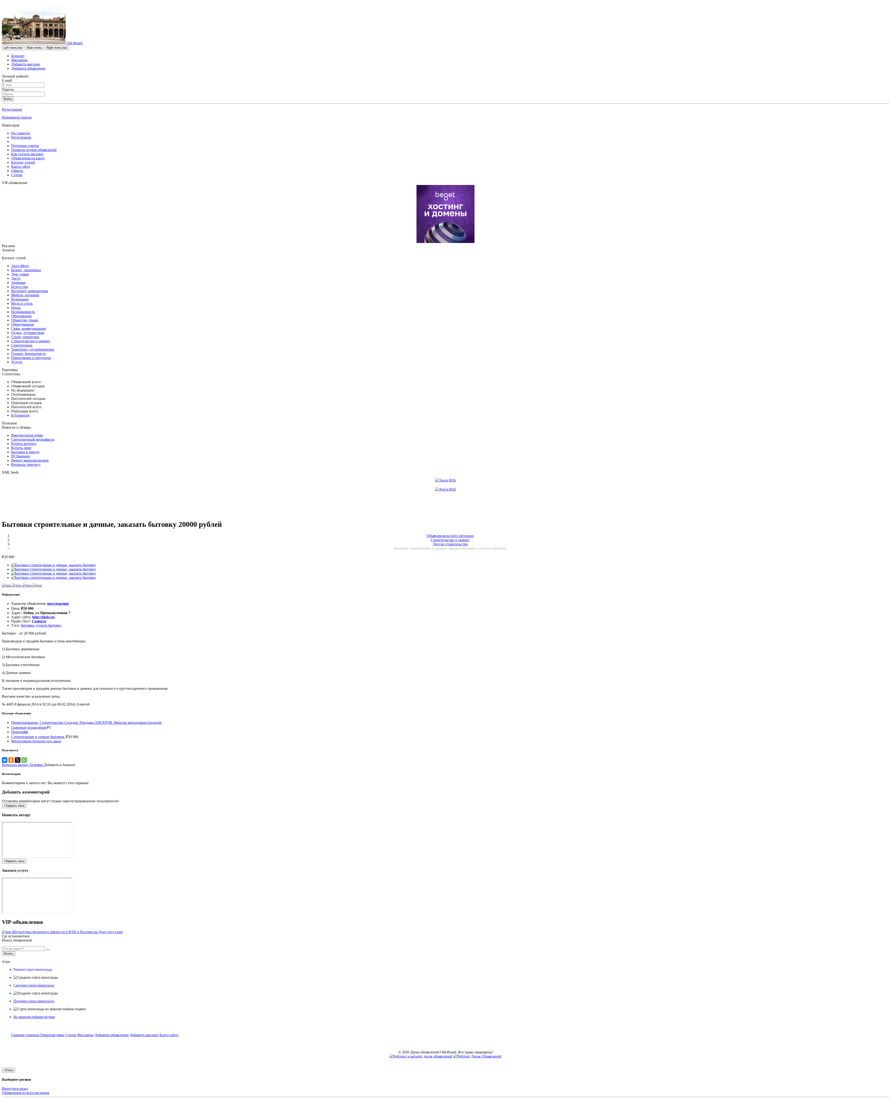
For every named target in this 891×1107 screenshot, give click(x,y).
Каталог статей (23, 162)
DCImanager (20, 456)
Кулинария (19, 299)
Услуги (16, 362)
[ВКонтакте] (4, 760)
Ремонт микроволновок (30, 460)
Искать (8, 953)
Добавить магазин (25, 64)
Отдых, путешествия (27, 333)
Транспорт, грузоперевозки (32, 349)
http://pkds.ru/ (43, 617)
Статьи (16, 175)
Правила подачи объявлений (34, 150)
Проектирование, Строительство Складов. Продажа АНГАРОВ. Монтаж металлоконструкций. (86, 723)
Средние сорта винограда (33, 985)
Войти (8, 99)
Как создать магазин (27, 154)
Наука (16, 308)
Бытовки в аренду (25, 452)
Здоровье (18, 283)
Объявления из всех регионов (25, 1093)
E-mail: (7, 80)
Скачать (39, 621)
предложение (58, 603)
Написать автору (15, 765)
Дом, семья (20, 274)
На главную (20, 133)
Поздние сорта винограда (33, 1001)
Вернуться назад (15, 1089)
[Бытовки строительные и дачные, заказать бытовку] (53, 565)
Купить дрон (21, 448)
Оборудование (22, 324)
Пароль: (8, 89)
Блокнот (18, 56)
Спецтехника (21, 345)
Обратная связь (52, 1035)
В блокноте (20, 415)
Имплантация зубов (27, 435)
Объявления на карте (28, 158)
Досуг (16, 278)
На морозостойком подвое (34, 1017)
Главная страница (25, 1035)
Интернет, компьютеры (29, 291)
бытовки (27, 625)
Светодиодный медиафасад (33, 439)
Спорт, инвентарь (25, 337)
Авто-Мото (20, 266)
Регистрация (12, 109)
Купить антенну (24, 444)
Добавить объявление (28, 68)
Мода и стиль (21, 303)
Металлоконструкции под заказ (36, 741)
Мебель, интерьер (25, 295)
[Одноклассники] (11, 760)
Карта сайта (20, 166)
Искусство (19, 287)
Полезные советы (25, 146)
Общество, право (24, 320)
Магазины (19, 60)
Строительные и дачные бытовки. (38, 737)
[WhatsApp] (24, 760)
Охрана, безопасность (28, 354)
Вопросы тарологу (26, 464)
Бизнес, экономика (26, 270)
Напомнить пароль (17, 117)
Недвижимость (23, 312)
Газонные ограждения (28, 727)
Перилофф (19, 732)
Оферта (17, 171)
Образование (21, 316)
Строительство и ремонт (30, 341)
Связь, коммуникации (28, 328)
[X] (17, 760)
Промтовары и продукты (31, 358)
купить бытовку (49, 625)
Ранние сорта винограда (32, 969)
